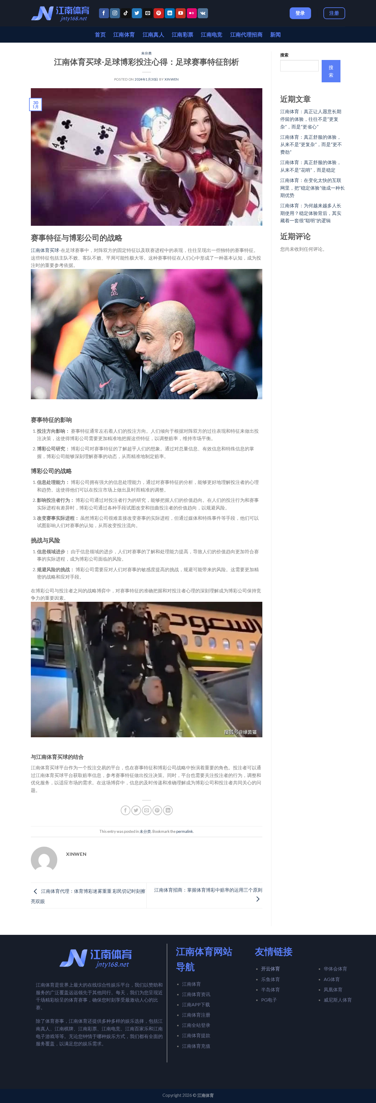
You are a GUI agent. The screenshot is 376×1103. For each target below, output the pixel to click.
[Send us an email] (148, 13)
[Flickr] (192, 13)
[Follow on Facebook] (104, 13)
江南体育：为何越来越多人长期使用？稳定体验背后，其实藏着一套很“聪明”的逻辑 (310, 213)
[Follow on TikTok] (126, 13)
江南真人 (153, 34)
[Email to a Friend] (147, 810)
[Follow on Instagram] (115, 13)
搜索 (284, 54)
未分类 (146, 53)
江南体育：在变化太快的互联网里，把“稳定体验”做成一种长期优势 (312, 187)
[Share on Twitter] (136, 810)
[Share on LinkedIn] (168, 810)
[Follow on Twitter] (137, 13)
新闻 (275, 34)
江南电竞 (211, 34)
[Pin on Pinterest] (157, 810)
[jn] (60, 13)
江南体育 (124, 34)
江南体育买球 (45, 250)
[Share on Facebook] (125, 810)
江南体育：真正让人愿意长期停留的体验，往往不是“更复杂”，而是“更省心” (310, 118)
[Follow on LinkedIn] (170, 13)
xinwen (171, 79)
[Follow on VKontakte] (203, 13)
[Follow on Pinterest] (159, 13)
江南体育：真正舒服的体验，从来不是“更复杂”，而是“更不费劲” (311, 144)
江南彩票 (182, 34)
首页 (100, 34)
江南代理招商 (246, 34)
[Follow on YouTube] (181, 13)
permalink (184, 831)
